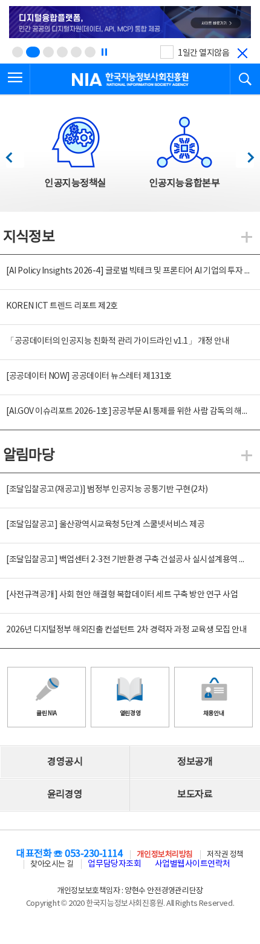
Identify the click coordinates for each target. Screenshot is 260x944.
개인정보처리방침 (164, 855)
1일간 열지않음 (203, 53)
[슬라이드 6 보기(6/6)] (90, 52)
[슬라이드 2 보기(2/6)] (33, 52)
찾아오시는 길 (52, 864)
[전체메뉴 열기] (15, 79)
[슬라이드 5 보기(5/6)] (76, 52)
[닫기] (242, 53)
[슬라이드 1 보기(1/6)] (17, 52)
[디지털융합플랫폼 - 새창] (130, 23)
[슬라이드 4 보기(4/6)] (62, 52)
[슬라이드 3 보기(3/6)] (48, 52)
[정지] (104, 52)
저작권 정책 (225, 855)
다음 (244, 154)
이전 (14, 154)
